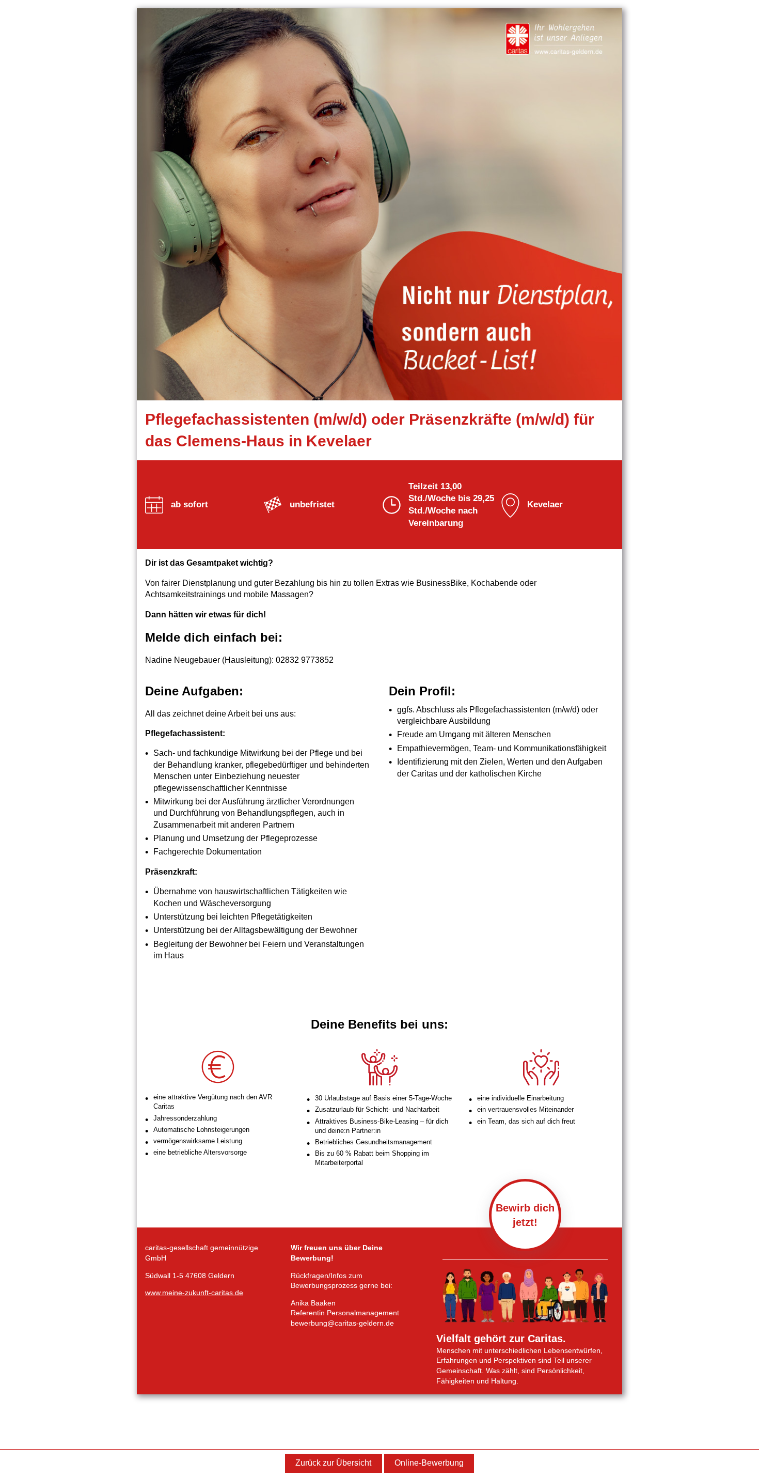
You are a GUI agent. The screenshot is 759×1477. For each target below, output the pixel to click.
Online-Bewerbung (429, 1462)
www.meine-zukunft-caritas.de (194, 1292)
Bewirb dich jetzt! (525, 1215)
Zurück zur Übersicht (333, 1462)
